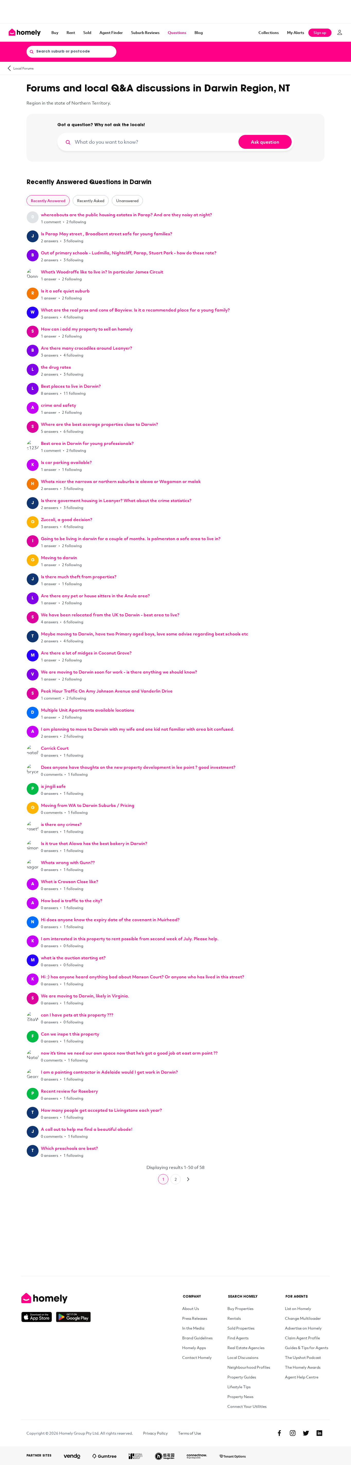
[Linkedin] (319, 1433)
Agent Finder (111, 32)
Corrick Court (55, 748)
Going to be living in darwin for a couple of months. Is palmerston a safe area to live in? (130, 538)
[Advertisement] (175, 11)
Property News (240, 1396)
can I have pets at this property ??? (77, 1015)
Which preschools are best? (69, 1148)
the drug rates (56, 367)
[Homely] (56, 1298)
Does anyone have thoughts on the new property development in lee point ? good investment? (138, 767)
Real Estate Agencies (245, 1347)
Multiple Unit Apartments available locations (87, 710)
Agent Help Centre (301, 1377)
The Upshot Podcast (303, 1357)
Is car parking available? (66, 462)
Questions (177, 32)
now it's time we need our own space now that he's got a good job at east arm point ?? (129, 1053)
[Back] (9, 68)
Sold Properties (240, 1328)
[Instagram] (293, 1433)
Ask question (265, 142)
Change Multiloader (303, 1318)
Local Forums (23, 68)
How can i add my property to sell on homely (87, 329)
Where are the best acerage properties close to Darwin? (99, 424)
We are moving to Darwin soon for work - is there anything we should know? (119, 672)
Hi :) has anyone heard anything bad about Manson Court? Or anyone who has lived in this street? (142, 977)
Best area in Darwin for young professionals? (87, 443)
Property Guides (241, 1377)
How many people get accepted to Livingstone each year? (101, 1110)
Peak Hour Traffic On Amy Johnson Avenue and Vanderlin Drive (107, 691)
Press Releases (194, 1318)
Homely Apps (194, 1347)
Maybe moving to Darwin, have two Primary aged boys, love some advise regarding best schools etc (144, 634)
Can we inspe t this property (70, 1034)
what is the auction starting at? (73, 958)
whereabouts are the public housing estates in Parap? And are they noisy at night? (126, 215)
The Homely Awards (302, 1367)
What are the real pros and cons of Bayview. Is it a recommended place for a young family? (135, 310)
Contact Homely (197, 1357)
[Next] (188, 1179)
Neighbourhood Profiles (248, 1367)
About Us (190, 1308)
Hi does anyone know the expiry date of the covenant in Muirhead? (110, 920)
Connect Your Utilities (246, 1406)
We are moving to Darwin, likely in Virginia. (85, 996)
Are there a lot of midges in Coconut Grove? (86, 653)
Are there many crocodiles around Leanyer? (86, 348)
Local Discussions (242, 1357)
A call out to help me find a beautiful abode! (86, 1129)
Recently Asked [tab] (90, 200)
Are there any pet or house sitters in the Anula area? (95, 596)
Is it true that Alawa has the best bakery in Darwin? (94, 843)
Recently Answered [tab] (48, 200)
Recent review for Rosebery (69, 1091)
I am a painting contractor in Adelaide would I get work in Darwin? (109, 1072)
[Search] (31, 51)
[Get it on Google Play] (73, 1317)
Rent (71, 32)
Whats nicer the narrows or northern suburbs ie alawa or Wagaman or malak (121, 481)
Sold (87, 32)
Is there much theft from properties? (78, 577)
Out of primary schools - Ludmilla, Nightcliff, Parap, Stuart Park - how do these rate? (128, 253)
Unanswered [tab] (127, 200)
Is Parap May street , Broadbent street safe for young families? (106, 234)
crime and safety (58, 405)
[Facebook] (279, 1433)
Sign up (319, 32)
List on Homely (298, 1308)
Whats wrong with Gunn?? (68, 862)
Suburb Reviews (145, 32)
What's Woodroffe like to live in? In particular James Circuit (102, 272)
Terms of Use (189, 1433)
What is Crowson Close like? (69, 881)
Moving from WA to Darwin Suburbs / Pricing (87, 805)
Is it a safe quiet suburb (65, 291)
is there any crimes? (61, 824)
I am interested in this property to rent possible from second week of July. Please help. (130, 939)
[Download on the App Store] (38, 1317)
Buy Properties (240, 1308)
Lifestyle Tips (239, 1386)
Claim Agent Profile (302, 1337)
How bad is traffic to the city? (71, 900)
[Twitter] (306, 1433)
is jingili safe (53, 786)
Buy (54, 32)
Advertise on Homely (303, 1328)
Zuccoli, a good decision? (66, 519)
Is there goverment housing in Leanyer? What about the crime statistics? (116, 500)
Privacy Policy (155, 1433)
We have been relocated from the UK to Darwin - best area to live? (110, 615)
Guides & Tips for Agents (306, 1347)
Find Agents (237, 1337)
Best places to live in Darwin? (71, 386)
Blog (199, 32)
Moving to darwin (59, 558)
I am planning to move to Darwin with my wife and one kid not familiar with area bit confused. (137, 729)
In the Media (193, 1328)
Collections (268, 32)
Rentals (234, 1318)
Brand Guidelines (197, 1337)
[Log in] (340, 32)
